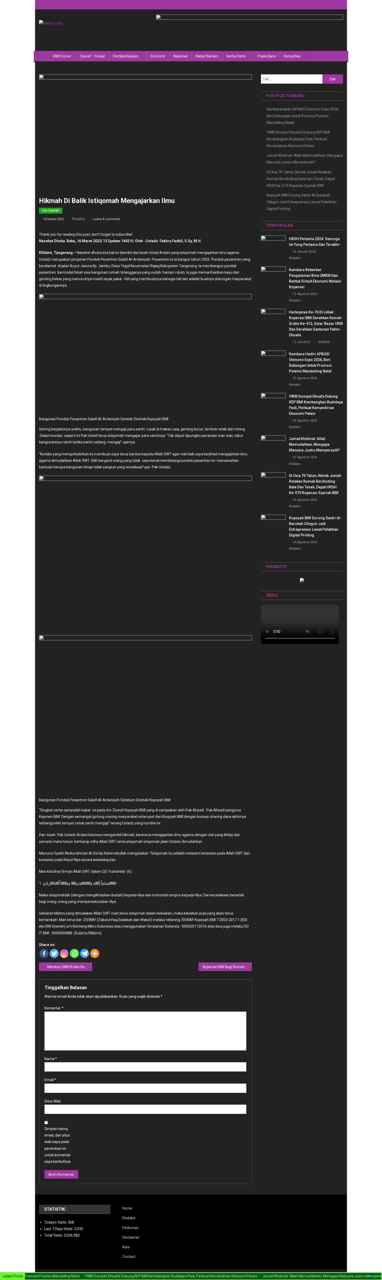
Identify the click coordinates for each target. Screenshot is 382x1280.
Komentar (53, 1008)
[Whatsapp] (74, 953)
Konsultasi (292, 56)
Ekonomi (158, 56)
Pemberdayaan (126, 56)
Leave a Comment (106, 219)
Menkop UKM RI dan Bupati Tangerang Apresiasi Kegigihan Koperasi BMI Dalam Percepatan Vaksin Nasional (69, 967)
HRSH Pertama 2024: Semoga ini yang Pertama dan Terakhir (314, 242)
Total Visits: (54, 1235)
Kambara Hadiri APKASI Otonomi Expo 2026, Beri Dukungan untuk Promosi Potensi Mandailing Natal (303, 116)
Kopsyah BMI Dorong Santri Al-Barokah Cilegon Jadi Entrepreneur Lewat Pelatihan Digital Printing (302, 202)
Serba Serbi (236, 56)
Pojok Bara (266, 56)
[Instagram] (64, 953)
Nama (50, 1059)
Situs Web (52, 1101)
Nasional (180, 56)
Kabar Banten (207, 56)
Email (50, 1080)
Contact (128, 1257)
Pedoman (130, 1228)
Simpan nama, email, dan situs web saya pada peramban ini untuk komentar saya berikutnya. (57, 1145)
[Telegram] (84, 953)
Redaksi (78, 219)
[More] (94, 953)
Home (127, 1208)
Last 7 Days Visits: (59, 1229)
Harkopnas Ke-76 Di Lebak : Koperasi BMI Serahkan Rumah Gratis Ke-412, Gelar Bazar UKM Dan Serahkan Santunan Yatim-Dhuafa (316, 323)
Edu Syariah (50, 210)
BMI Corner (62, 56)
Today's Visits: (56, 1222)
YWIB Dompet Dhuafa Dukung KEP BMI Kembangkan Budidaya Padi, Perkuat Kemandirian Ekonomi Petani (298, 139)
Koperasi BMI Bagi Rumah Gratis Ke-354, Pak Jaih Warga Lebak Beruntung (227, 967)
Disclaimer (131, 1237)
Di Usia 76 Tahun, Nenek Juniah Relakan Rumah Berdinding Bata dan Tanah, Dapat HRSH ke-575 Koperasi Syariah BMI (301, 179)
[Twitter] (54, 953)
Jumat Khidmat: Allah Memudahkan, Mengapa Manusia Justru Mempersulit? (305, 158)
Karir (126, 1247)
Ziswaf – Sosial (92, 56)
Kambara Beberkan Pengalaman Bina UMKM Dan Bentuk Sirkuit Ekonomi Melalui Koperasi (315, 278)
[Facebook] (44, 953)
